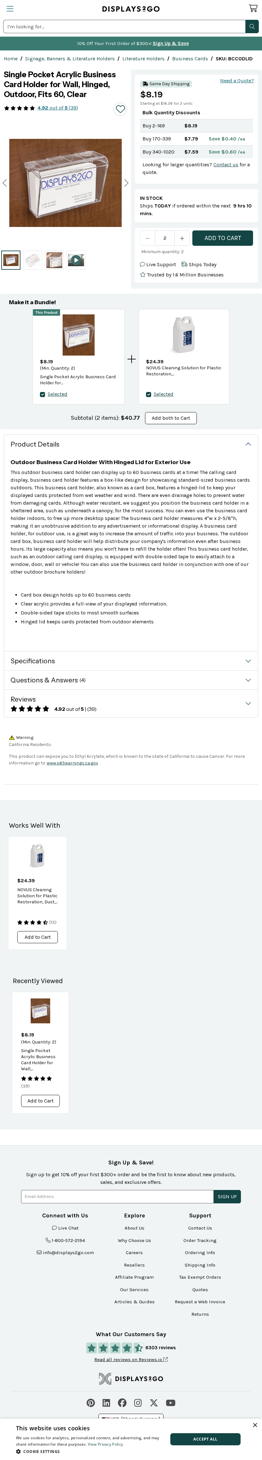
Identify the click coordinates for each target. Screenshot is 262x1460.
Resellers (134, 1265)
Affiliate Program (134, 1277)
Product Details (35, 444)
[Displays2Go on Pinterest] (91, 1402)
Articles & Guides (134, 1302)
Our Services (134, 1289)
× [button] (254, 1425)
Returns (200, 1314)
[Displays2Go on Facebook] (122, 1402)
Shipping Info (200, 1265)
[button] (252, 26)
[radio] (10, 260)
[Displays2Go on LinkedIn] (106, 1402)
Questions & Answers (48, 680)
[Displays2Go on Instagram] (138, 1402)
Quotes (200, 1289)
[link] (11, 59)
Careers (134, 1252)
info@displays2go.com (68, 1252)
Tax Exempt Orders (200, 1277)
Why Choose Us (134, 1240)
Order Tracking (200, 1240)
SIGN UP (227, 1196)
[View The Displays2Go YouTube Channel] (170, 1402)
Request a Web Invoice (200, 1302)
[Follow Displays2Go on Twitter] (154, 1402)
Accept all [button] (205, 1439)
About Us (134, 1228)
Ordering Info (200, 1252)
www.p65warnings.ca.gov (72, 763)
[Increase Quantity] (182, 238)
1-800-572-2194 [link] (68, 1240)
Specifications (33, 661)
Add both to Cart (171, 418)
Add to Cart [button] (38, 937)
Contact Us (200, 1228)
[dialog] (131, 1439)
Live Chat (68, 1228)
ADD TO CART (222, 238)
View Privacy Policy (105, 1444)
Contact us (225, 165)
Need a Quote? (237, 81)
